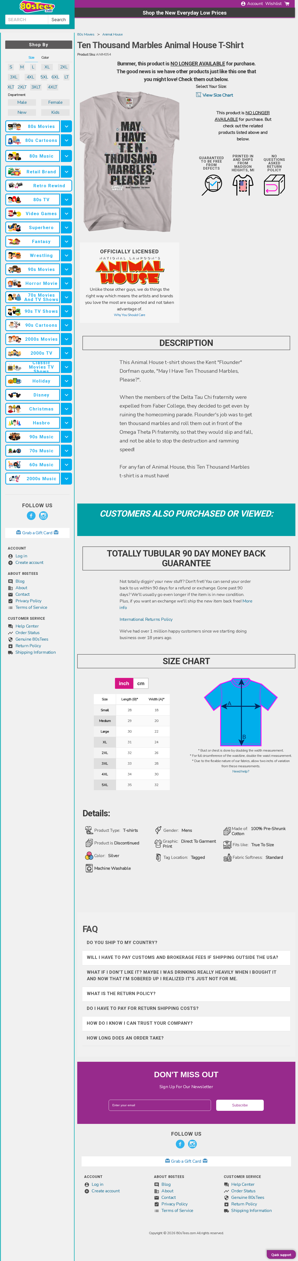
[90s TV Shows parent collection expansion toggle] (66, 311)
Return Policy (28, 646)
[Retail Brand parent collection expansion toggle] (66, 172)
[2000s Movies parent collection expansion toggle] (66, 339)
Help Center (27, 626)
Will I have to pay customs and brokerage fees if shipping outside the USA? (182, 957)
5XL (44, 77)
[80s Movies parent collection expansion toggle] (66, 126)
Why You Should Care (129, 315)
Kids (55, 112)
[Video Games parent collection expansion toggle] (66, 214)
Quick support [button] (281, 1254)
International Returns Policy (146, 619)
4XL (30, 77)
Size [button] (31, 57)
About (21, 588)
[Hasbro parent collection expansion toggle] (66, 423)
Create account (29, 562)
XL (47, 67)
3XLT (36, 87)
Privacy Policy (28, 601)
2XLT (22, 87)
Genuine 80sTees (31, 639)
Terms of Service (31, 607)
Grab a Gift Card (37, 533)
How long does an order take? (125, 1038)
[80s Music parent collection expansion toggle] (66, 156)
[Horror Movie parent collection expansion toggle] (66, 283)
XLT (11, 87)
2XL (64, 67)
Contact (22, 594)
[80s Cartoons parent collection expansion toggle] (66, 140)
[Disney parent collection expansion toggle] (66, 395)
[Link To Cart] (286, 3)
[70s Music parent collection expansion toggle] (66, 451)
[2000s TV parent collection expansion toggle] (66, 353)
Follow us (37, 505)
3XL (13, 77)
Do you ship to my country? (122, 942)
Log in (21, 556)
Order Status (27, 633)
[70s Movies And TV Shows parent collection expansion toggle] (66, 297)
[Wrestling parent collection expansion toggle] (66, 255)
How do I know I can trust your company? (140, 1023)
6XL (55, 77)
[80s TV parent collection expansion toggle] (66, 200)
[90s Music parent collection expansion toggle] (66, 437)
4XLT (52, 87)
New (22, 112)
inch (124, 683)
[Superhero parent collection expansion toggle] (66, 227)
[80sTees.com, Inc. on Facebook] (31, 516)
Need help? (240, 771)
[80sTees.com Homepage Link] (37, 12)
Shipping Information (35, 652)
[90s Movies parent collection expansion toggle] (66, 269)
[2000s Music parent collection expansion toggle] (66, 479)
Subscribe (240, 1105)
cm (140, 683)
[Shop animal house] (129, 283)
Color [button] (45, 57)
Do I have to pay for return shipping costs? (143, 1008)
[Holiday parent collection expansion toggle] (66, 381)
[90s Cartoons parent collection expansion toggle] (66, 325)
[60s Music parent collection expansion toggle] (66, 465)
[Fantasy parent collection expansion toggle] (66, 241)
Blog (20, 581)
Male (22, 102)
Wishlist (273, 4)
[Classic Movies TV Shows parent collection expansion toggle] (66, 367)
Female (55, 102)
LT (66, 77)
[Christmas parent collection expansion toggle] (66, 409)
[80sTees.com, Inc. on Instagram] (43, 516)
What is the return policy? (121, 993)
